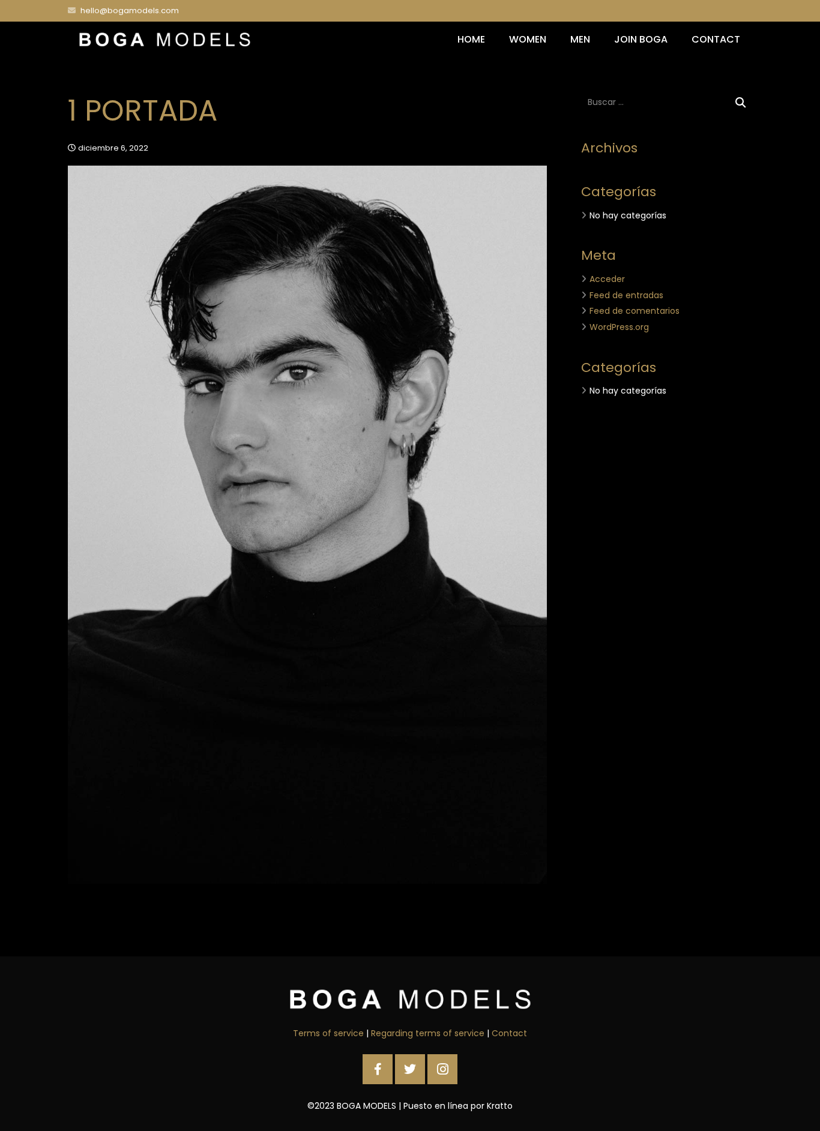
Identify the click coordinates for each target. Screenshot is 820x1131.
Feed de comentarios (634, 311)
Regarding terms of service (427, 1033)
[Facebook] (378, 1069)
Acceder (607, 279)
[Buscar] (740, 102)
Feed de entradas (626, 295)
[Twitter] (410, 1069)
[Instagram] (442, 1069)
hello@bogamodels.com (129, 10)
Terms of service (328, 1033)
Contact (509, 1033)
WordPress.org (619, 327)
